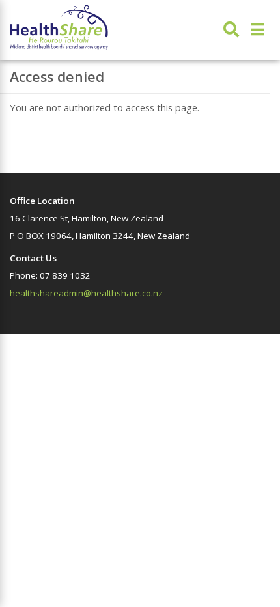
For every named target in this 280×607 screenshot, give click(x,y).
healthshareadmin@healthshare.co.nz (86, 293)
